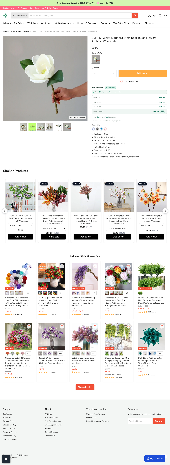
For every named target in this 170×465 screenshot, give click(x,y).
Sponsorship (50, 435)
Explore (105, 23)
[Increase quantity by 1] (113, 73)
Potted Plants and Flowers (97, 421)
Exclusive (136, 23)
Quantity (95, 68)
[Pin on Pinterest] (105, 128)
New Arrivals (46, 8)
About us (7, 417)
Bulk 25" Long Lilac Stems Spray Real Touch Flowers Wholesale (83, 361)
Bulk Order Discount (53, 421)
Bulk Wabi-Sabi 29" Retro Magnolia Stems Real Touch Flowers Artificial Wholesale (86, 220)
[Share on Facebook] (93, 128)
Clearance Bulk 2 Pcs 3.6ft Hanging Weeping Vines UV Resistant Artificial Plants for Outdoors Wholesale (118, 362)
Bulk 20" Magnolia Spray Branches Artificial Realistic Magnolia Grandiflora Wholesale (118, 220)
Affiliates (48, 414)
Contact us (7, 414)
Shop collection (85, 387)
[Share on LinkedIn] (101, 128)
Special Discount (51, 432)
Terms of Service (10, 432)
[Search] (135, 15)
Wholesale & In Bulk (13, 23)
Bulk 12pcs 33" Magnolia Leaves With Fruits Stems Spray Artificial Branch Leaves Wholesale (53, 220)
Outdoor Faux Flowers (95, 414)
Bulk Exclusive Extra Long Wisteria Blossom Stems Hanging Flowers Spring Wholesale (83, 301)
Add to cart (20, 236)
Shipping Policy (9, 425)
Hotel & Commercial (63, 23)
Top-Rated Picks (121, 23)
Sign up (159, 421)
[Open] (6, 459)
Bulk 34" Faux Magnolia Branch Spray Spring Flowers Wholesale (151, 218)
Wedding (31, 23)
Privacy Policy (9, 421)
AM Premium (22, 8)
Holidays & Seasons (86, 23)
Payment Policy (9, 435)
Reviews (56, 8)
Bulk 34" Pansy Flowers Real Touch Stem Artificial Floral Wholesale (20, 218)
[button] (24, 127)
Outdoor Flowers (9, 8)
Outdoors (45, 23)
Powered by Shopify (10, 458)
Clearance (149, 23)
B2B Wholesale (51, 417)
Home (6, 31)
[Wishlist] (160, 15)
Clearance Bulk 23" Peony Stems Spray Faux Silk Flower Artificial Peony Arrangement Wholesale (116, 301)
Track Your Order (10, 439)
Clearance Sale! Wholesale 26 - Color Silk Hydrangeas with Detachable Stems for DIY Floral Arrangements (17, 301)
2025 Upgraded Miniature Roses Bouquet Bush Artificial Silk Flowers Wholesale (50, 301)
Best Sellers (34, 8)
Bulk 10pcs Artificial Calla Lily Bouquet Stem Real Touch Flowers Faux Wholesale (150, 362)
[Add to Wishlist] (29, 266)
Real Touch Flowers (20, 31)
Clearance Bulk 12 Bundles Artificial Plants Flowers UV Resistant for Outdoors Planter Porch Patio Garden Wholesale (17, 363)
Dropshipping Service (53, 425)
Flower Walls (91, 417)
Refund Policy (9, 428)
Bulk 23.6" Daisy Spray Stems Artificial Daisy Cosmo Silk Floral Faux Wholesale (51, 361)
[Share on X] (97, 128)
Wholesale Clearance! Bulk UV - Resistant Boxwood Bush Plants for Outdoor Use (151, 300)
